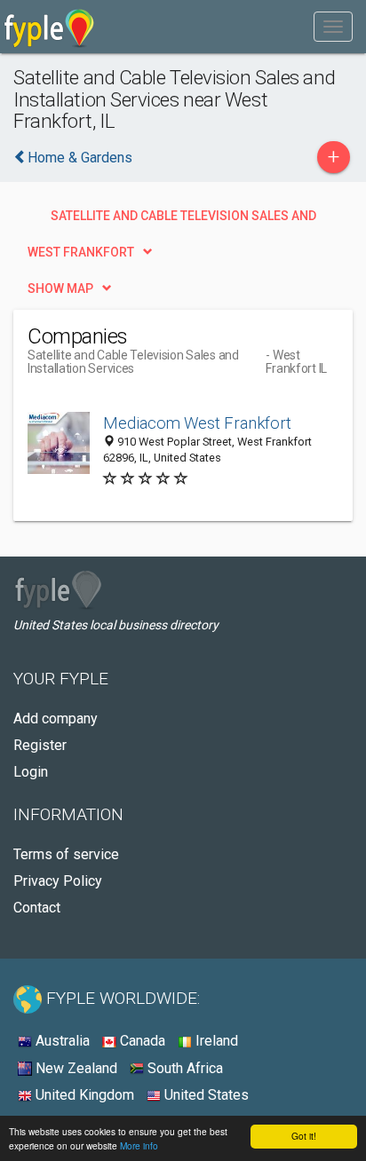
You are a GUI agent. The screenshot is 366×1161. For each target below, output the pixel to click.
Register (40, 745)
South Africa (183, 1068)
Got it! (303, 1135)
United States (205, 1094)
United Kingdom (83, 1094)
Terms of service (66, 854)
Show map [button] (60, 288)
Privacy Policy (57, 881)
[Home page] (49, 26)
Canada (140, 1040)
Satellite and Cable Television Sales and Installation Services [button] (183, 220)
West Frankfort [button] (81, 252)
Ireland (215, 1040)
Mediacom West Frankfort (197, 423)
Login (30, 771)
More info (139, 1145)
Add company (55, 718)
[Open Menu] (333, 27)
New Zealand (74, 1068)
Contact (36, 907)
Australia (61, 1040)
